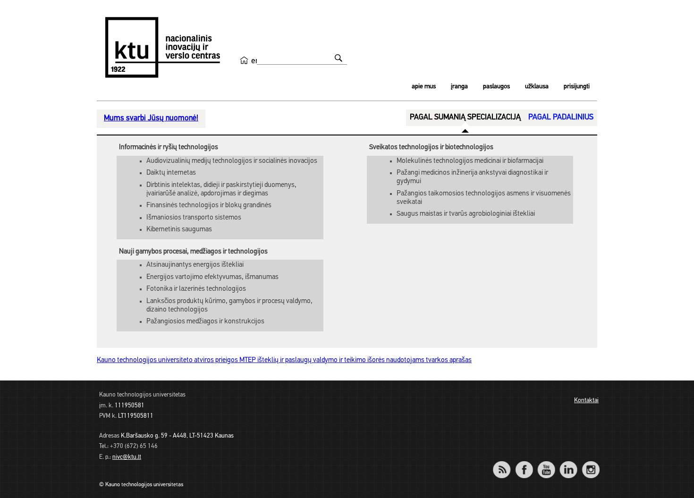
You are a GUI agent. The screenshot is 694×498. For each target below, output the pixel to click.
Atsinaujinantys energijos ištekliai (195, 265)
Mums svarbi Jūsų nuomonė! (151, 118)
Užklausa (537, 86)
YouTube (546, 463)
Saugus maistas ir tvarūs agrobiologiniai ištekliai (466, 214)
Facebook (524, 463)
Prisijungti (577, 86)
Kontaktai (586, 400)
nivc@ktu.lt (126, 457)
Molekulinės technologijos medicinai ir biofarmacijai (470, 161)
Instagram (590, 463)
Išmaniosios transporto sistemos (193, 217)
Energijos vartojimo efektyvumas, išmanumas (212, 277)
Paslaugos (496, 86)
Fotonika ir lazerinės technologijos (196, 289)
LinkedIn (568, 463)
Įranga (459, 86)
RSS (505, 463)
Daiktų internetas (171, 173)
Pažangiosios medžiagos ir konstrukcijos (205, 321)
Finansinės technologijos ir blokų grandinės (208, 205)
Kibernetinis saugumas (179, 229)
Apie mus (424, 86)
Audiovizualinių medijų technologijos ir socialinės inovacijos (231, 161)
